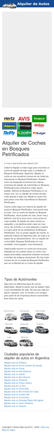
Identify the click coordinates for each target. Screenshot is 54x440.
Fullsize (40, 324)
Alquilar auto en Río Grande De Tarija (21, 391)
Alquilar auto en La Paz (14, 385)
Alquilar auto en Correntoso (16, 397)
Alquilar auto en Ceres (14, 368)
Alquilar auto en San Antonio (17, 377)
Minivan (24, 337)
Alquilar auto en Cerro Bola (16, 388)
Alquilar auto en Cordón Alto (17, 394)
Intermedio (40, 310)
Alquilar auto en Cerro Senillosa (18, 403)
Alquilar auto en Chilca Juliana (18, 382)
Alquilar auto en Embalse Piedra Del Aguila (23, 400)
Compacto (24, 310)
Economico (9, 310)
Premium (9, 324)
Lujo (9, 337)
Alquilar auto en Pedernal (15, 380)
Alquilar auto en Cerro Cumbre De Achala (23, 365)
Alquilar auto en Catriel (14, 374)
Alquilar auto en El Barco (15, 362)
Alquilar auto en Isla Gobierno (17, 371)
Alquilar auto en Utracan (15, 406)
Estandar (24, 324)
